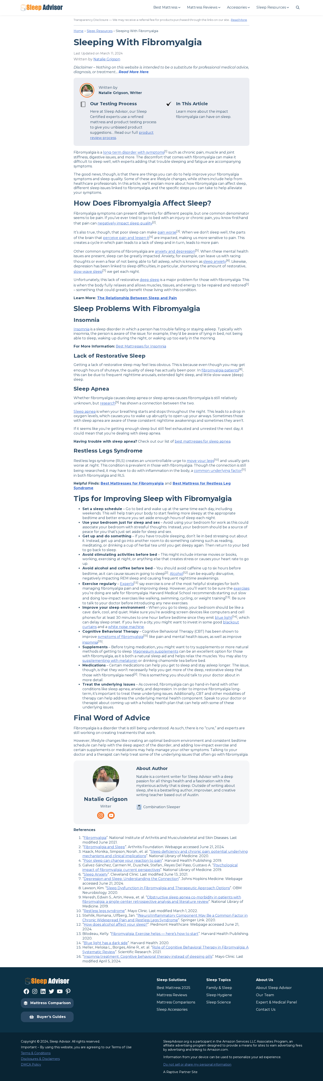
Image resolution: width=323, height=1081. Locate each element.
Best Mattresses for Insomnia (141, 346)
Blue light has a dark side (106, 943)
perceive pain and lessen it (126, 238)
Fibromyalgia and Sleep (104, 847)
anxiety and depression (175, 252)
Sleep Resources (100, 31)
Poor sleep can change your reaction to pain (123, 860)
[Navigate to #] (297, 7)
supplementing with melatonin (109, 661)
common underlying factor (218, 471)
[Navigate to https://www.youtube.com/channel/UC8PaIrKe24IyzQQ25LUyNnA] (111, 815)
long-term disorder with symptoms (133, 152)
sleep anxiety (214, 262)
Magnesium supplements (155, 651)
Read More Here (134, 72)
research (107, 403)
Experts (127, 584)
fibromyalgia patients (220, 370)
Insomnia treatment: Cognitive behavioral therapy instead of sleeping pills (148, 956)
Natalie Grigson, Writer (120, 93)
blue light (223, 618)
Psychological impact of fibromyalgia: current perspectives (160, 867)
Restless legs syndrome (104, 911)
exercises (241, 588)
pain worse (167, 232)
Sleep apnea (85, 411)
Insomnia (81, 329)
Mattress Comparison (50, 1003)
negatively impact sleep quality (125, 223)
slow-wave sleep (88, 272)
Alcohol (176, 574)
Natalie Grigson (106, 59)
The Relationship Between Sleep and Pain (137, 298)
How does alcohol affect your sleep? (115, 924)
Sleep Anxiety (96, 874)
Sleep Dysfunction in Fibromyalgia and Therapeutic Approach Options (168, 888)
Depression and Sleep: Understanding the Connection (131, 879)
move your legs (200, 461)
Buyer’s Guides (51, 1017)
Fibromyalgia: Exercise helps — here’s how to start (154, 934)
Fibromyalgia (95, 838)
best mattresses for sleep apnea (202, 441)
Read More (239, 20)
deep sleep (149, 280)
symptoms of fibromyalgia (120, 637)
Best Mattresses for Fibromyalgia (132, 483)
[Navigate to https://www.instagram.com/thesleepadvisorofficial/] (100, 815)
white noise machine (126, 627)
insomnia (90, 642)
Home (78, 31)
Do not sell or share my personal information (197, 1065)
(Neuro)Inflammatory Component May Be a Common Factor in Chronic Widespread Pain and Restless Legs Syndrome (165, 917)
